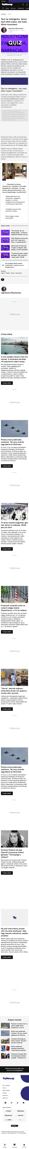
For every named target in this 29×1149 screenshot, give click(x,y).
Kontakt (5, 1093)
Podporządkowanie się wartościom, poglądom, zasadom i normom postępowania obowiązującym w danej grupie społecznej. (15, 200)
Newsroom (5, 1098)
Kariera (4, 1088)
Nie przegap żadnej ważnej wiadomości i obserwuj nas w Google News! (14, 265)
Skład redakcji (6, 1090)
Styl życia (13, 8)
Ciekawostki (21, 8)
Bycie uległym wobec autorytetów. (12, 217)
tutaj (13, 120)
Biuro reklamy (6, 1085)
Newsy (7, 8)
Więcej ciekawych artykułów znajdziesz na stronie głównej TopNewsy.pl (14, 81)
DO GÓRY (14, 1125)
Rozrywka (5, 1095)
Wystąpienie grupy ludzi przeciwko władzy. (13, 210)
